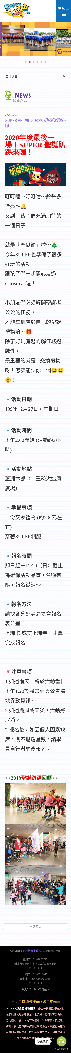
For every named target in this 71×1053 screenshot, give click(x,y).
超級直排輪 (16, 11)
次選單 (12, 76)
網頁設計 (27, 989)
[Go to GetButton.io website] (61, 1049)
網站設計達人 (41, 989)
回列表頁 (35, 926)
